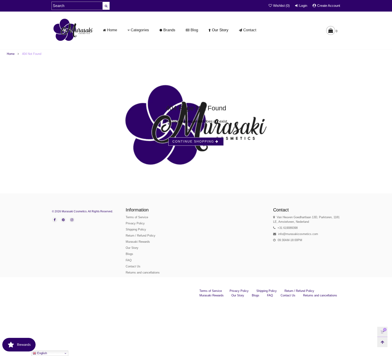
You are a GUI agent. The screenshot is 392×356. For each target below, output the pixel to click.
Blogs (129, 254)
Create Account (328, 5)
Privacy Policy (135, 223)
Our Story (220, 30)
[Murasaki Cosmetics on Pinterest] (63, 220)
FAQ (129, 260)
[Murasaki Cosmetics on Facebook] (54, 220)
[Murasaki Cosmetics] (73, 30)
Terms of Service (137, 217)
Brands (169, 30)
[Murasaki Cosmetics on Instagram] (72, 220)
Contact (249, 30)
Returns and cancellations (143, 272)
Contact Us (133, 266)
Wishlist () (281, 5)
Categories (140, 30)
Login (303, 5)
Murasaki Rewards (138, 241)
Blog (194, 30)
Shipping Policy (136, 229)
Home (112, 30)
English (41, 353)
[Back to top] (382, 342)
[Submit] (106, 6)
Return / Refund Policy (140, 235)
